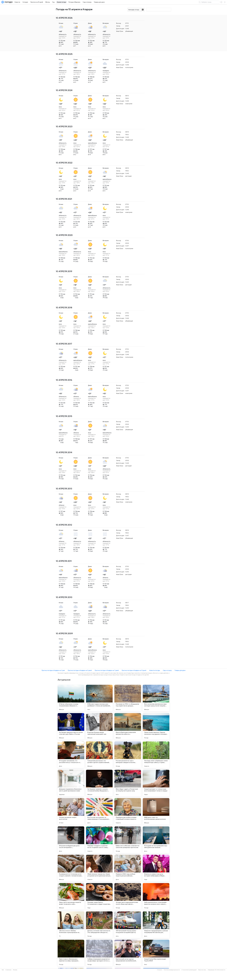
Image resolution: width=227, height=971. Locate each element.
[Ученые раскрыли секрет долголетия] (71, 811)
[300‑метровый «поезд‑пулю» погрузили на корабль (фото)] (127, 924)
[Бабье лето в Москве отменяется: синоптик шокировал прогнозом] (127, 839)
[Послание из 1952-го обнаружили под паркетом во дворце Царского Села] (127, 698)
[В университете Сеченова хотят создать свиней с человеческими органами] (71, 868)
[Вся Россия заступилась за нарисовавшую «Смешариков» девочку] (99, 811)
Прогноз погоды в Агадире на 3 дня (53, 670)
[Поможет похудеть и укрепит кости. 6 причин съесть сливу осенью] (99, 839)
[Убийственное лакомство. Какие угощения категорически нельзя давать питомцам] (99, 868)
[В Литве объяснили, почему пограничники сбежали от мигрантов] (71, 698)
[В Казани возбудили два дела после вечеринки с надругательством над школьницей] (71, 839)
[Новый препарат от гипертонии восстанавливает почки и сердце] (156, 783)
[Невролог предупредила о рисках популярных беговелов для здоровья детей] (156, 924)
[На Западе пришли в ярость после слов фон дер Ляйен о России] (71, 726)
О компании (8, 969)
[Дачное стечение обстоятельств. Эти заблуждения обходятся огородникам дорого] (99, 924)
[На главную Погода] (8, 2)
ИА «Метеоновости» (220, 969)
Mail (3, 969)
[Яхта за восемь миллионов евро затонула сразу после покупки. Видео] (156, 698)
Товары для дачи (180, 670)
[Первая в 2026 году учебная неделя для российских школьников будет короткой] (127, 868)
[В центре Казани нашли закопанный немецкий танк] (99, 726)
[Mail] (2, 2)
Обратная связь (202, 969)
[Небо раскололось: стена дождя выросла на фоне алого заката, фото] (156, 896)
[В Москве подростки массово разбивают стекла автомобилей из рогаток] (99, 698)
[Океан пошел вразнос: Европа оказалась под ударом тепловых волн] (156, 726)
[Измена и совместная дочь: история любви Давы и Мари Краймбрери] (156, 868)
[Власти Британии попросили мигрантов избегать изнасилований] (127, 726)
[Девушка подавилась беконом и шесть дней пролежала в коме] (71, 783)
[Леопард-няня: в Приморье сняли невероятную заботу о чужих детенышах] (156, 754)
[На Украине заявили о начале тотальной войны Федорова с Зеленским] (99, 783)
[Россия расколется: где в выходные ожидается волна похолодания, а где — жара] (127, 754)
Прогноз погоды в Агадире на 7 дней (107, 670)
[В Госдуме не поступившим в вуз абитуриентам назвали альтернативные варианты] (156, 839)
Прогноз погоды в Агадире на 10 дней (134, 670)
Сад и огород (167, 670)
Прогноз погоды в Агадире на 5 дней (80, 670)
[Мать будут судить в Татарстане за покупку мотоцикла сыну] (127, 783)
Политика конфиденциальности (172, 969)
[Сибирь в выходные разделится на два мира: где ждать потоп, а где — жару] (99, 953)
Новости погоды (154, 670)
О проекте (159, 969)
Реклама (15, 969)
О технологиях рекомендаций (189, 969)
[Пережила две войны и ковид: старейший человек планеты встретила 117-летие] (127, 811)
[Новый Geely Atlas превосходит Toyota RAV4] (156, 953)
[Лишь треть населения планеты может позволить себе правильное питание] (71, 896)
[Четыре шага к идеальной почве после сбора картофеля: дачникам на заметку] (127, 896)
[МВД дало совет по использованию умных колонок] (156, 811)
